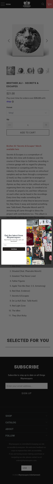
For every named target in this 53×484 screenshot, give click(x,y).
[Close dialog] (50, 221)
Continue (14, 249)
